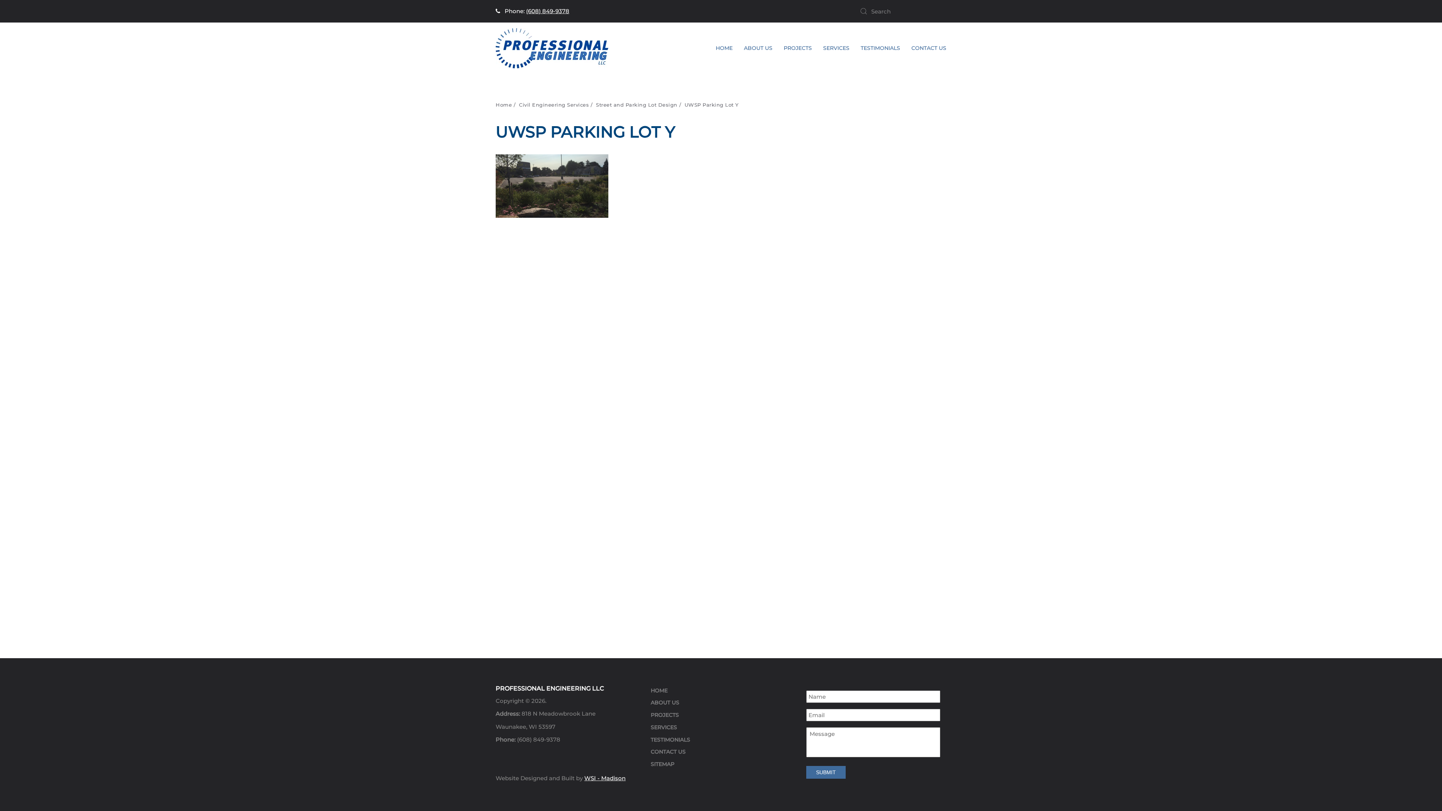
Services (664, 727)
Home (724, 48)
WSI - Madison (605, 778)
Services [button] (836, 48)
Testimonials (880, 48)
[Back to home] (552, 48)
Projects (665, 715)
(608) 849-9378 (547, 11)
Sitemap (662, 764)
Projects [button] (798, 48)
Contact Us (928, 48)
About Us (758, 48)
